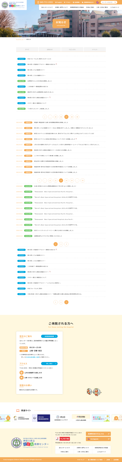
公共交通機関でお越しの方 (33, 373)
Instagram (94, 439)
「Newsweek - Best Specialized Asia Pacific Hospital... (54, 191)
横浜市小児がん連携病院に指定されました (41, 92)
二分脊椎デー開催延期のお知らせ (38, 86)
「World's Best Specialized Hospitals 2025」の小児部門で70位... (56, 208)
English (59, 2)
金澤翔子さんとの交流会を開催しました (40, 81)
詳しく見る (49, 363)
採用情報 (77, 2)
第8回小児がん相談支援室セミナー (38, 97)
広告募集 (116, 460)
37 (66, 117)
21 (50, 180)
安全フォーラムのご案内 (35, 288)
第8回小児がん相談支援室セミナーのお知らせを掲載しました (53, 150)
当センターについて (47, 7)
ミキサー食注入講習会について (37, 103)
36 (61, 117)
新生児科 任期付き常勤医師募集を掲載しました (48, 161)
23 (61, 180)
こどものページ (114, 7)
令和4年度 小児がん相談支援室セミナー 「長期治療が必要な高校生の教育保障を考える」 (55, 294)
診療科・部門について (61, 7)
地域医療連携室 (49, 336)
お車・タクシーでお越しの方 (33, 378)
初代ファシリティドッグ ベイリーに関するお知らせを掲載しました (53, 230)
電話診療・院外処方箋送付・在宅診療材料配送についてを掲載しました (55, 167)
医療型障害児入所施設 (77, 7)
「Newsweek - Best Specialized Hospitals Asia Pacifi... (54, 219)
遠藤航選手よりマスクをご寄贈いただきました (48, 236)
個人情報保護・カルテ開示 (95, 460)
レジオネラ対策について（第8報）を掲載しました (48, 155)
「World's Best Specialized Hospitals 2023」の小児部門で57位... (56, 225)
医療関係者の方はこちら (96, 434)
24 (66, 180)
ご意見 (108, 460)
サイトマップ (80, 460)
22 (55, 180)
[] (115, 2)
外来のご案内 (90, 7)
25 (72, 180)
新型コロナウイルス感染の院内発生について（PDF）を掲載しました (54, 139)
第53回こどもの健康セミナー (36, 70)
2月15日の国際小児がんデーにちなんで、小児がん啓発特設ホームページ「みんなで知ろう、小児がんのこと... (67, 144)
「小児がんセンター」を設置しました (38, 109)
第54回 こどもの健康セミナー (37, 75)
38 (72, 117)
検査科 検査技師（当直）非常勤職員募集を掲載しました (51, 122)
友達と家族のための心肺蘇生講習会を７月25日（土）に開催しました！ (55, 186)
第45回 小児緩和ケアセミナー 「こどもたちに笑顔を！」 (44, 283)
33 (82, 180)
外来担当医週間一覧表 (32, 357)
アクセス (68, 2)
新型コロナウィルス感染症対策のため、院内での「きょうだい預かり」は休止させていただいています (64, 133)
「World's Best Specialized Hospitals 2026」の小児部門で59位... (56, 197)
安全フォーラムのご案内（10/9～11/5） (39, 59)
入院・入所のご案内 (102, 7)
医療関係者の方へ (89, 2)
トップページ (20, 39)
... (50, 117)
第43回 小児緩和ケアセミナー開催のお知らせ (41, 64)
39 (77, 117)
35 (55, 117)
